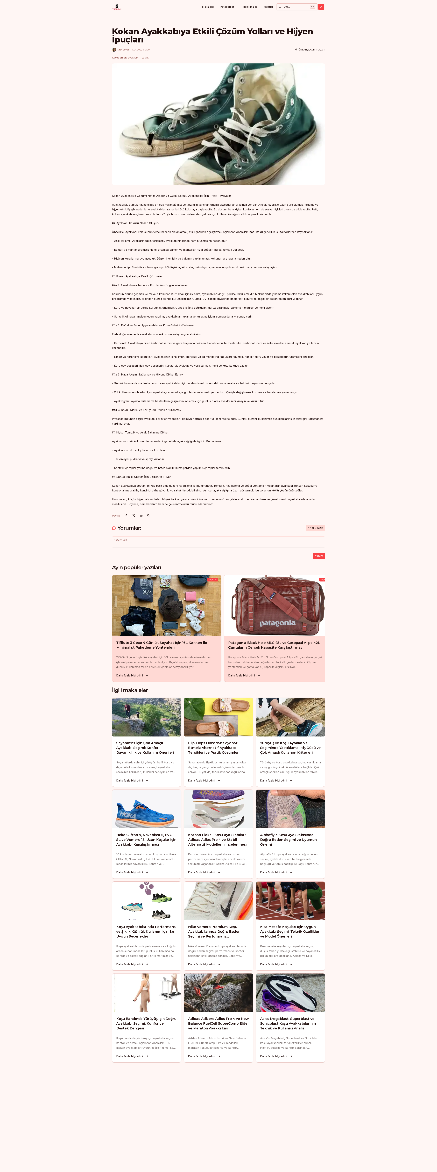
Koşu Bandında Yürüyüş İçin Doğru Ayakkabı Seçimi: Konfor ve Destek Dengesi (146, 1023)
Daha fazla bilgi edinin (130, 675)
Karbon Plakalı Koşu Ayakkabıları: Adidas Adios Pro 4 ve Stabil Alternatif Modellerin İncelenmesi (217, 839)
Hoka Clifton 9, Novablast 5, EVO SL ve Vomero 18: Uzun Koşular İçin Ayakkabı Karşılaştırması (146, 839)
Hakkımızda (250, 6)
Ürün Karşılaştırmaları (310, 49)
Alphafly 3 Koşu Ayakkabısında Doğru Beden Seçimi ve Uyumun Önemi (288, 839)
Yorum (319, 555)
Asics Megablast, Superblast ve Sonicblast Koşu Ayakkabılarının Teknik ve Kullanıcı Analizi (288, 1023)
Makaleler (208, 6)
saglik (145, 57)
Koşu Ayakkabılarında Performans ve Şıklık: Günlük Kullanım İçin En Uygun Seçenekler (146, 931)
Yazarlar (268, 6)
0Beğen (317, 527)
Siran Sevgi (123, 49)
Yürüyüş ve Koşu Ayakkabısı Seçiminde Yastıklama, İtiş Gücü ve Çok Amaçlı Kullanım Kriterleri (290, 748)
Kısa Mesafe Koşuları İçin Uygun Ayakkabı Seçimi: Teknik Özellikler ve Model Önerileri (289, 931)
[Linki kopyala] (149, 516)
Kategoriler (227, 6)
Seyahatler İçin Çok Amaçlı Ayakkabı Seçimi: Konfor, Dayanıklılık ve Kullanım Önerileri (145, 748)
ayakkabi (133, 57)
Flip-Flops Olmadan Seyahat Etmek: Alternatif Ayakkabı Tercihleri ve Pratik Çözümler (213, 748)
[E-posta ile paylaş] (141, 516)
